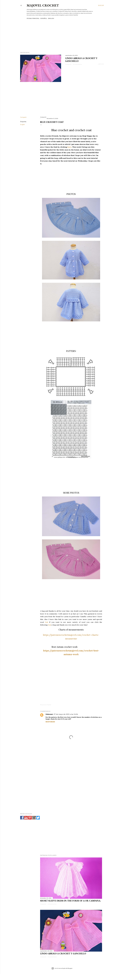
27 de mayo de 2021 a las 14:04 (66, 714)
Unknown (49, 714)
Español (43, 18)
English (51, 18)
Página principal (33, 18)
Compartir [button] (68, 64)
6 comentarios (77, 64)
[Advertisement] (60, 32)
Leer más (101, 64)
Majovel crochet (43, 5)
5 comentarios (52, 904)
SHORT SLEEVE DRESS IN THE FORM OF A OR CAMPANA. (70, 900)
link (46, 622)
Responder (50, 722)
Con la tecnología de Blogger (63, 968)
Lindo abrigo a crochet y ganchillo (63, 953)
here (69, 147)
